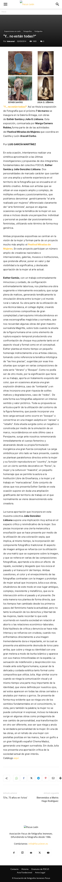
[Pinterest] (45, 778)
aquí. (16, 758)
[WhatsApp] (16, 778)
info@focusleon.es (38, 843)
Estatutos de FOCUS (40, 869)
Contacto (14, 869)
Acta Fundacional (24, 872)
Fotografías (27, 31)
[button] (5, 4)
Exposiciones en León (12, 31)
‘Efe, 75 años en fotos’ (15, 797)
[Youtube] (48, 853)
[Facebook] (24, 778)
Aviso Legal (40, 872)
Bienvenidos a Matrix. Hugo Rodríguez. (48, 799)
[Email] (53, 778)
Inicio (4, 11)
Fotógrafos (38, 31)
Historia (24, 869)
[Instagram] (22, 853)
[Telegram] (38, 778)
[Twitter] (31, 778)
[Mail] (31, 853)
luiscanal (11, 41)
